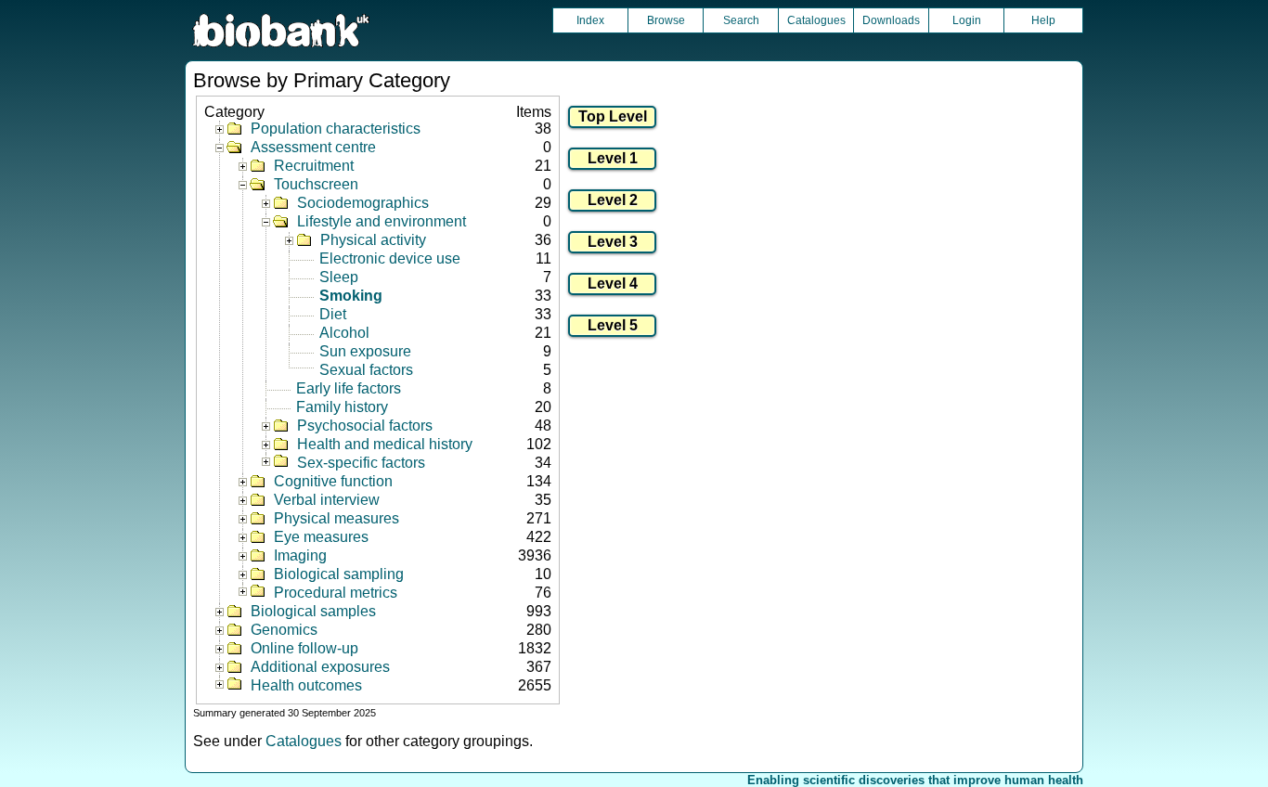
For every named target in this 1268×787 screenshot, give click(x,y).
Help (1043, 20)
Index (590, 20)
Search (741, 20)
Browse (666, 20)
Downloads (891, 20)
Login (966, 20)
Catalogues (816, 20)
